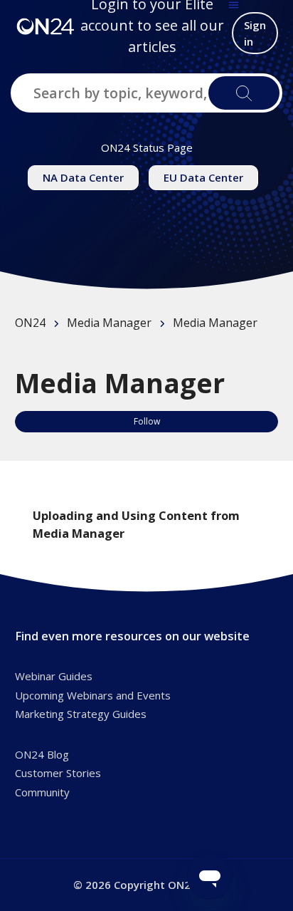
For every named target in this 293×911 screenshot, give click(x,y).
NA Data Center (83, 177)
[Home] (45, 25)
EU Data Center (203, 177)
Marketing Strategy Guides (80, 714)
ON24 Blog (42, 754)
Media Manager (109, 322)
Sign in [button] (255, 33)
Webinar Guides (53, 676)
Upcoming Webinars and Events (93, 695)
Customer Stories (58, 773)
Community (42, 792)
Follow (147, 421)
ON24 (30, 322)
